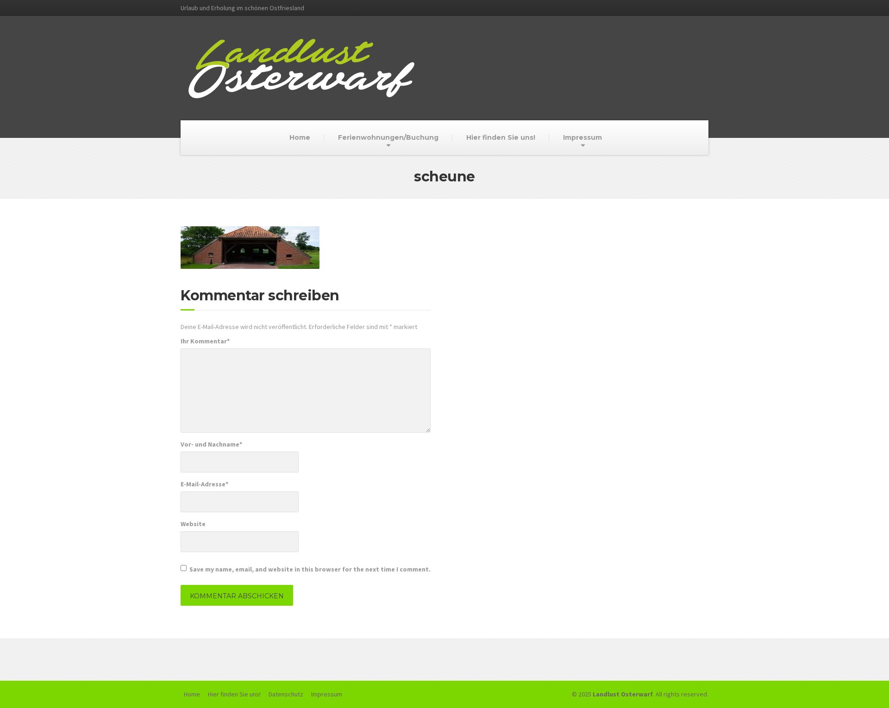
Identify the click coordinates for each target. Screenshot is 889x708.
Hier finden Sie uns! (500, 137)
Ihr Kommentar (205, 341)
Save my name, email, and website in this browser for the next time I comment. (310, 569)
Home (299, 137)
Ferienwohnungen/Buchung (388, 137)
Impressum (582, 137)
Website (193, 524)
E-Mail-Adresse (204, 484)
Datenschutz (286, 694)
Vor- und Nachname (211, 444)
